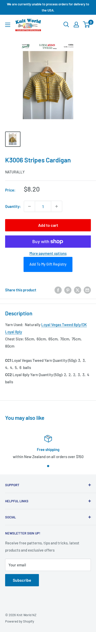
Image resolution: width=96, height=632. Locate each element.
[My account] (76, 24)
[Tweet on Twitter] (77, 290)
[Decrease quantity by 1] (29, 206)
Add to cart (48, 225)
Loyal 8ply (13, 331)
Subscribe (22, 580)
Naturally (15, 172)
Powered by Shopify (19, 621)
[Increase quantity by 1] (56, 206)
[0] (86, 24)
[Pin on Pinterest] (67, 290)
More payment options (48, 253)
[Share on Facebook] (58, 290)
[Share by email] (87, 290)
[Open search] (66, 24)
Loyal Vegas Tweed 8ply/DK (64, 324)
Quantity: (13, 206)
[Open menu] (7, 25)
